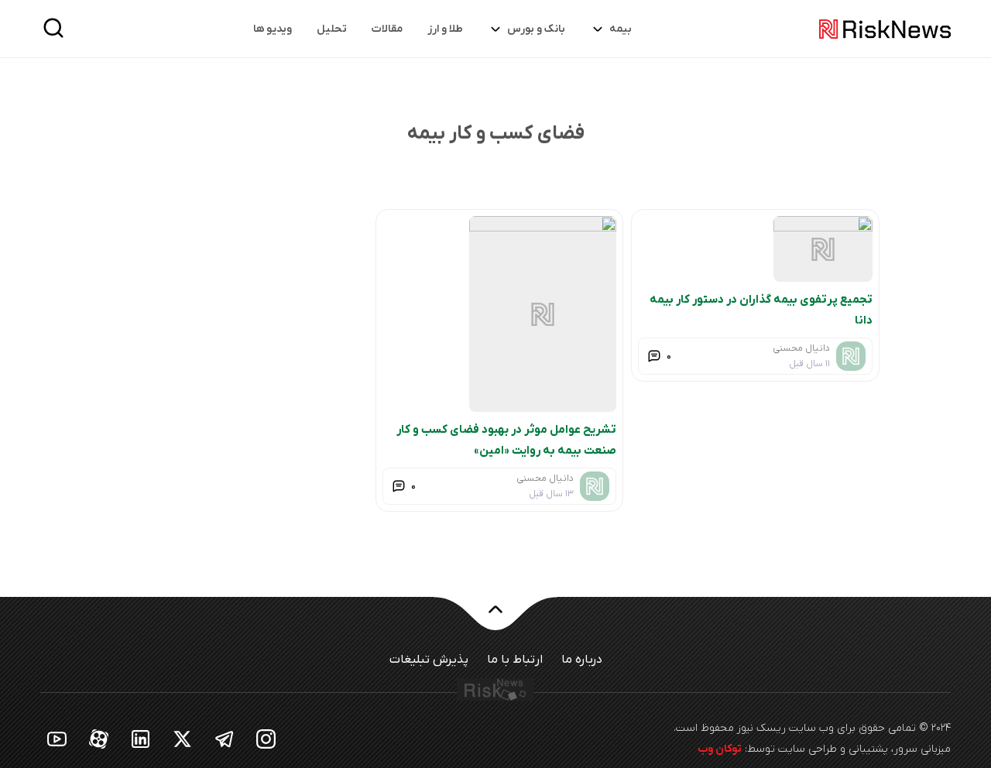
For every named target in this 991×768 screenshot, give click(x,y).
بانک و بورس (536, 29)
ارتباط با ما (515, 659)
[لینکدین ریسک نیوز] (141, 738)
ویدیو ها (272, 29)
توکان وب (720, 749)
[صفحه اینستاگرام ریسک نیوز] (266, 738)
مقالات (387, 29)
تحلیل (332, 29)
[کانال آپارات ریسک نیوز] (99, 738)
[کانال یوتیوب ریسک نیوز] (57, 738)
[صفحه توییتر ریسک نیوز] (183, 738)
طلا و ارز (445, 29)
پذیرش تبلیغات (428, 659)
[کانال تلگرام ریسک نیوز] (224, 738)
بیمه (620, 29)
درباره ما (581, 659)
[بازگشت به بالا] (495, 618)
